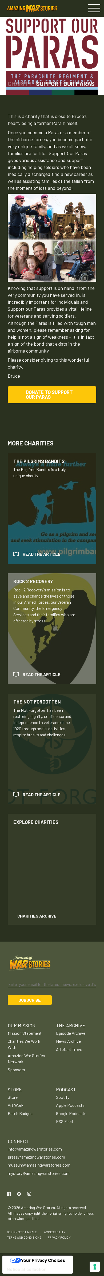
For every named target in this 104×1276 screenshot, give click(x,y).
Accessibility (54, 1232)
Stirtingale (27, 1232)
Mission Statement (25, 1033)
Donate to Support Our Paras (49, 394)
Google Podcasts (71, 1113)
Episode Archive (70, 1033)
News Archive (68, 1041)
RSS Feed (64, 1121)
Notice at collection (27, 1269)
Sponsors (16, 1069)
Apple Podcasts (70, 1105)
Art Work (15, 1105)
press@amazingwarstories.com (36, 1156)
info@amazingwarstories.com (35, 1148)
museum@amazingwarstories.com (39, 1164)
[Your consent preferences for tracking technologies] (95, 1267)
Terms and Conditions (24, 1237)
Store (13, 1097)
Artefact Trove (69, 1049)
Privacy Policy (59, 1237)
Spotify (62, 1097)
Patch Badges (20, 1113)
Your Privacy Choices (43, 1260)
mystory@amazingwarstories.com (39, 1173)
